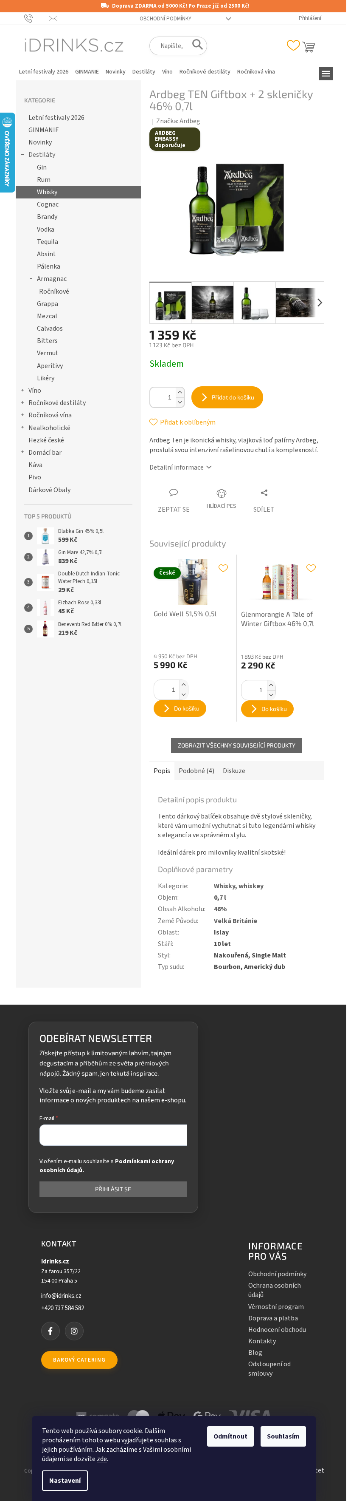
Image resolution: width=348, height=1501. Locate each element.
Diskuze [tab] (234, 771)
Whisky (47, 192)
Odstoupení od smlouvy (269, 1368)
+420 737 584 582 (62, 1308)
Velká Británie (235, 921)
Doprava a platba (273, 1318)
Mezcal (47, 316)
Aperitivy (50, 366)
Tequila (47, 241)
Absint (46, 254)
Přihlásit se (113, 1188)
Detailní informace (176, 467)
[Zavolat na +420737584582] (36, 18)
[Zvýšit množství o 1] (180, 392)
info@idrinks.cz (61, 1296)
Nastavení (65, 1480)
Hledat (195, 46)
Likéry (45, 378)
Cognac (48, 204)
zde (102, 1459)
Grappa (47, 304)
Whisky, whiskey (239, 886)
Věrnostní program (276, 1306)
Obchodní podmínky (165, 19)
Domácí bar (45, 452)
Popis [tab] (162, 771)
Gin (42, 167)
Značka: (178, 121)
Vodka (45, 229)
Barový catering (79, 1360)
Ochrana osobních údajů (274, 1290)
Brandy (47, 216)
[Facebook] (50, 1331)
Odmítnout (230, 1436)
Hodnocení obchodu (277, 1329)
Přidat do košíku (233, 397)
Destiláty (41, 154)
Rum (44, 179)
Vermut (48, 353)
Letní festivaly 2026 (56, 117)
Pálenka (48, 266)
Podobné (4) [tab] (196, 771)
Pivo (34, 477)
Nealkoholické (49, 428)
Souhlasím (283, 1436)
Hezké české (46, 440)
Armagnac (52, 278)
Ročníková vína (50, 415)
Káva (35, 465)
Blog (255, 1352)
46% (220, 909)
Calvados (50, 328)
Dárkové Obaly (49, 490)
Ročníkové (54, 291)
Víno (34, 390)
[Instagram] (74, 1331)
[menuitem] (44, 72)
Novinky (40, 142)
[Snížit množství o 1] (180, 402)
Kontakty (262, 1341)
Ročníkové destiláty (57, 403)
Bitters (47, 341)
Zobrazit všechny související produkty (236, 745)
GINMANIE (43, 130)
